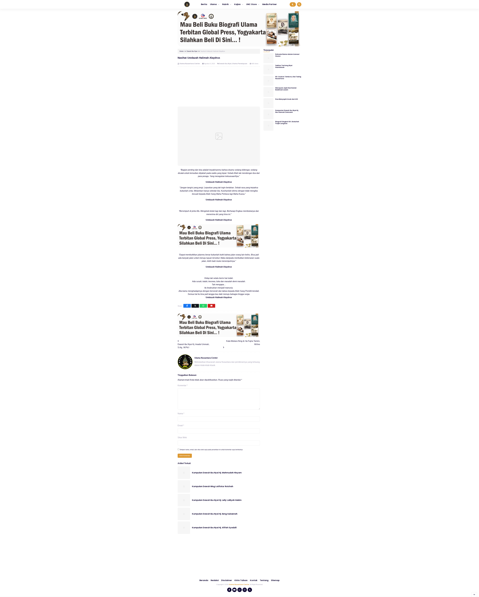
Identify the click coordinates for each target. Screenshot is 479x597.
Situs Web (182, 437)
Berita (204, 4)
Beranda (203, 580)
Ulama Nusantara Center (189, 64)
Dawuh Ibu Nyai (225, 64)
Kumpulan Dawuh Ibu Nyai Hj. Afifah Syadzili (214, 527)
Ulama (213, 4)
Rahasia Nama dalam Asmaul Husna (287, 55)
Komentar (182, 385)
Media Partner (269, 4)
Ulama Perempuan (239, 64)
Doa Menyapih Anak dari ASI (286, 99)
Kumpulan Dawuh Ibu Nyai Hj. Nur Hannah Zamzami (287, 111)
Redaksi (215, 580)
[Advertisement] (219, 86)
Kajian (237, 4)
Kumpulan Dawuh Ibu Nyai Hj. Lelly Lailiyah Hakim (216, 500)
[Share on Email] (211, 306)
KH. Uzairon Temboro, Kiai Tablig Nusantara (288, 78)
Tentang (264, 580)
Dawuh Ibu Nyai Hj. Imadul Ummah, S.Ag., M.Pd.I (193, 346)
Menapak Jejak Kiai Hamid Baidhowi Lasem (285, 89)
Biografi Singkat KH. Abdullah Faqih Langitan (287, 123)
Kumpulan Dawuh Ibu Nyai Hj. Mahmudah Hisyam (217, 472)
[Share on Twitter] (195, 306)
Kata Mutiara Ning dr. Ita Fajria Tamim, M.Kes (243, 342)
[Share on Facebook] (187, 306)
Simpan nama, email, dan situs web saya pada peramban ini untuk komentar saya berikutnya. (211, 450)
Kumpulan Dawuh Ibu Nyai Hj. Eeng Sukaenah (214, 513)
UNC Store (251, 4)
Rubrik (225, 4)
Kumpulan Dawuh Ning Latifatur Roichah (212, 486)
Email (181, 425)
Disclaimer (226, 580)
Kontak (253, 580)
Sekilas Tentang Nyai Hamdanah (283, 66)
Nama (181, 413)
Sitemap (275, 580)
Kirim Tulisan (241, 580)
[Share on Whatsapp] (203, 306)
